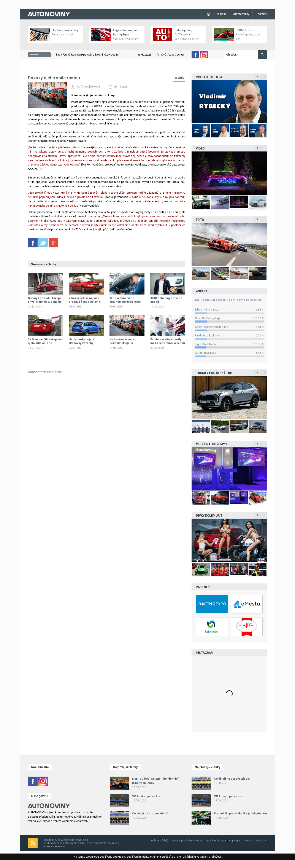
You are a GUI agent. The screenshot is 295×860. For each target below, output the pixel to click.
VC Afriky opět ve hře (146, 796)
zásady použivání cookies (187, 840)
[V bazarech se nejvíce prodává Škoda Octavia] (86, 284)
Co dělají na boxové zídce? (150, 813)
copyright (234, 840)
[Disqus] (106, 433)
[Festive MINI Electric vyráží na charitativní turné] (229, 173)
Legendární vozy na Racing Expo (125, 32)
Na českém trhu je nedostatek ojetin (121, 341)
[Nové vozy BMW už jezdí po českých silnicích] (229, 244)
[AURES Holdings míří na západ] (167, 284)
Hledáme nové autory (65, 30)
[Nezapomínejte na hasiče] (229, 101)
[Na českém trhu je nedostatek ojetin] (126, 325)
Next (271, 102)
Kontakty (261, 14)
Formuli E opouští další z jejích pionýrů (240, 813)
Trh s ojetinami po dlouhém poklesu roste (125, 299)
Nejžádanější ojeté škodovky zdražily (81, 341)
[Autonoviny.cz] (49, 13)
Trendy (179, 77)
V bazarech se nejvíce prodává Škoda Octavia (84, 299)
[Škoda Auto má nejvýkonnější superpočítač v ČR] (229, 469)
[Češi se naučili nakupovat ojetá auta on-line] (45, 325)
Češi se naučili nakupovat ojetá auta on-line (45, 341)
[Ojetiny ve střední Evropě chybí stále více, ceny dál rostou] (45, 284)
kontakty (261, 840)
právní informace (216, 840)
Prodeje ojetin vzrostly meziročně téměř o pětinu (167, 341)
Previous (187, 102)
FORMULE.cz (244, 30)
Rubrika (222, 14)
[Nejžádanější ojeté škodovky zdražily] (86, 325)
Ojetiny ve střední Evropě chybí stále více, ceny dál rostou (45, 301)
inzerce (247, 840)
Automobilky (241, 14)
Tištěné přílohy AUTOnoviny (183, 32)
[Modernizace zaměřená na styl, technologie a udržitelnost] (229, 397)
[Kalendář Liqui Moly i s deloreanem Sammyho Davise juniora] (229, 540)
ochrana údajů (159, 840)
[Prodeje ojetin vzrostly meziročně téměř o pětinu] (167, 325)
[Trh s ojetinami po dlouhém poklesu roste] (126, 284)
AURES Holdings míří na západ (166, 299)
